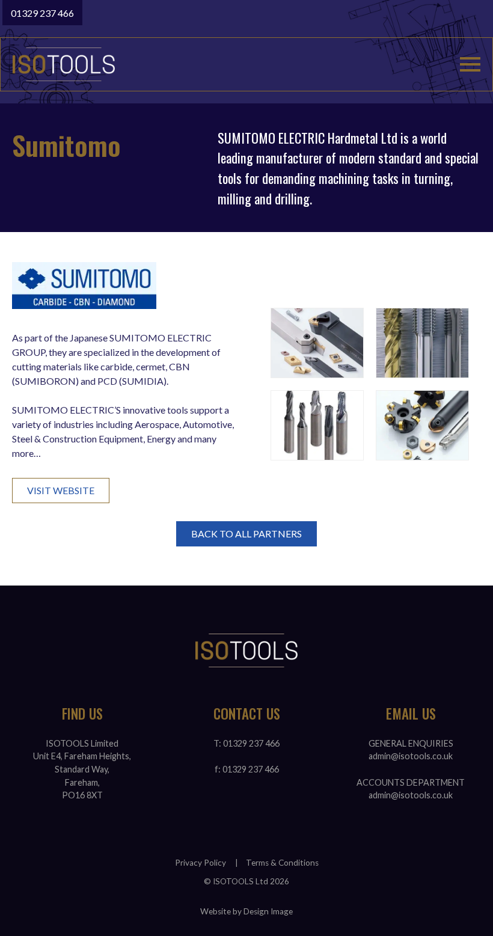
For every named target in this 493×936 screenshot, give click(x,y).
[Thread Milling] (317, 425)
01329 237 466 (42, 13)
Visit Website (60, 490)
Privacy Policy (200, 862)
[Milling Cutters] (422, 425)
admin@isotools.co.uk (411, 756)
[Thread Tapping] (422, 343)
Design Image (268, 911)
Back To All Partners (246, 533)
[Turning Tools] (317, 343)
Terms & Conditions (282, 862)
